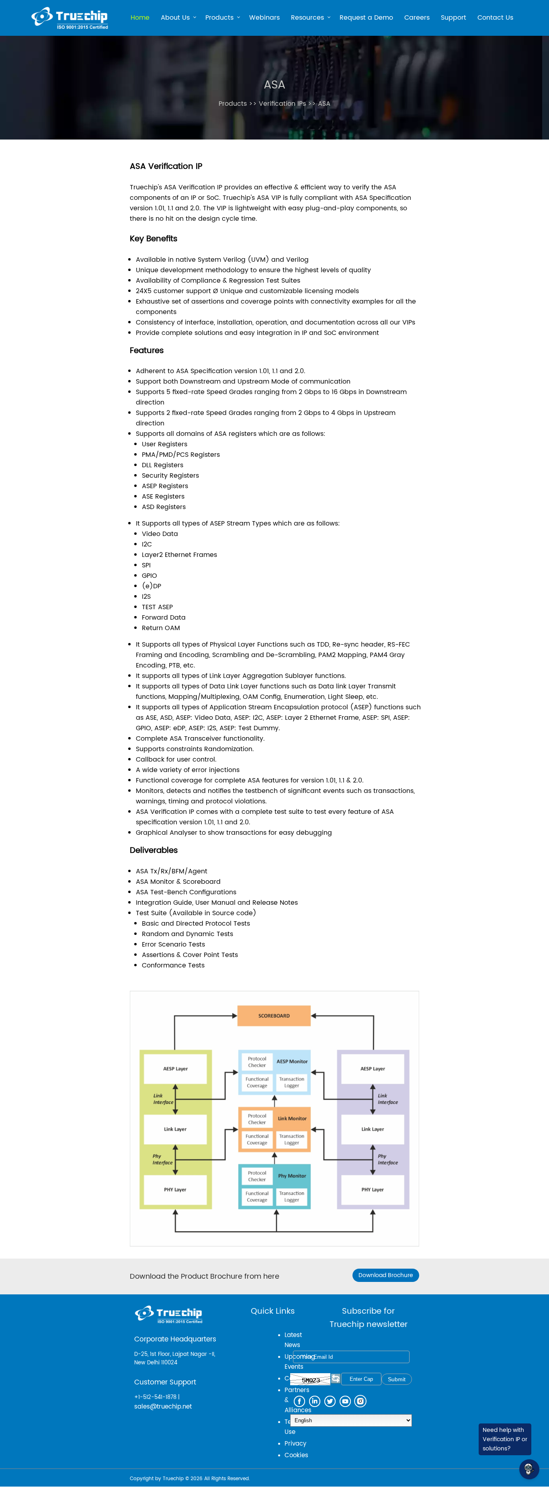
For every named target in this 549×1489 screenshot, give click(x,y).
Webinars (264, 17)
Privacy (295, 1444)
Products (219, 18)
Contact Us (495, 17)
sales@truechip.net (163, 1407)
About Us (175, 18)
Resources (307, 18)
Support (453, 17)
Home (140, 17)
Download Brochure (385, 1275)
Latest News (293, 1340)
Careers (417, 17)
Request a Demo (366, 17)
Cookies (296, 1455)
